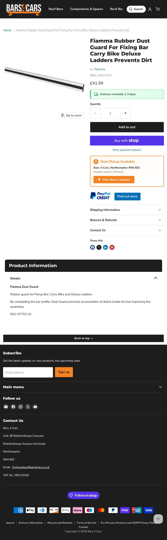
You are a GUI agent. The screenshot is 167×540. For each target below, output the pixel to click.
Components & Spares (86, 9)
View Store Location (116, 179)
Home (7, 30)
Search (10, 523)
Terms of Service (86, 523)
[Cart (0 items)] (157, 9)
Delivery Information (31, 523)
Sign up (64, 372)
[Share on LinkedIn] (105, 247)
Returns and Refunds (59, 523)
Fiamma (99, 69)
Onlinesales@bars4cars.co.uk (30, 467)
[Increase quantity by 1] (125, 113)
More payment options (127, 150)
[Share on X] (99, 247)
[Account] (150, 9)
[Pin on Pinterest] (112, 247)
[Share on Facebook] (92, 247)
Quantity (95, 104)
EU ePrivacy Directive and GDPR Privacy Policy (129, 523)
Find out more (127, 196)
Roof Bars (56, 9)
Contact (83, 527)
